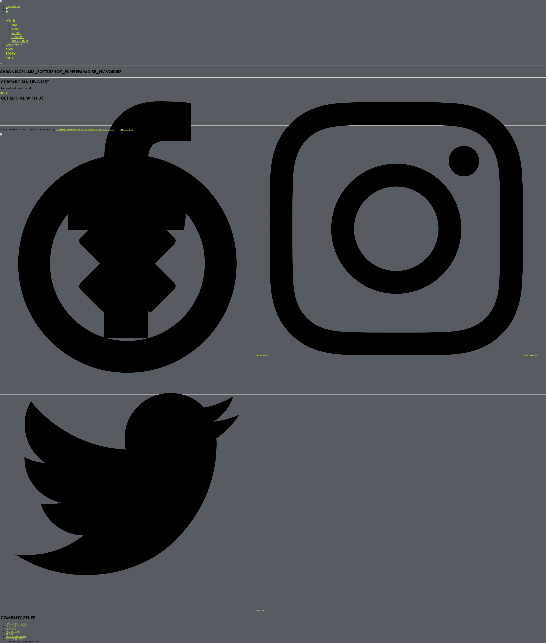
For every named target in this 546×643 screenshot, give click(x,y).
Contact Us (13, 631)
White (16, 33)
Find (9, 49)
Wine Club (14, 45)
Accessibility (14, 639)
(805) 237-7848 (126, 129)
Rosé (15, 29)
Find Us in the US (16, 624)
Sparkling (19, 41)
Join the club (13, 6)
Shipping (11, 629)
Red (14, 24)
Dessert (17, 37)
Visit (9, 57)
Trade (10, 634)
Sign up (4, 93)
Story (11, 53)
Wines (11, 20)
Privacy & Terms (16, 636)
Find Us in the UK (16, 626)
